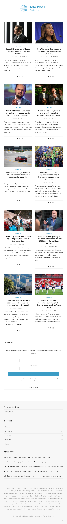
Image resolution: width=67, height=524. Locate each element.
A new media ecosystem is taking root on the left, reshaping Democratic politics (49, 113)
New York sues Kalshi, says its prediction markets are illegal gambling (49, 51)
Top (62, 520)
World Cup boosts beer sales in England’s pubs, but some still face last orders (18, 239)
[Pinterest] (19, 76)
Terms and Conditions (11, 407)
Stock (7, 444)
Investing (8, 435)
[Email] (22, 76)
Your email (33, 365)
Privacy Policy (8, 412)
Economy (18, 46)
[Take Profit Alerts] (33, 8)
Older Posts (9, 342)
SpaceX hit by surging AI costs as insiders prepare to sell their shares (18, 51)
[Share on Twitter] (17, 76)
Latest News (8, 440)
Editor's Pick (8, 431)
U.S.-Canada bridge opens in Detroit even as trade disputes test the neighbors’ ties (18, 175)
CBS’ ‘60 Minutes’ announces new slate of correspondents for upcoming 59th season (18, 113)
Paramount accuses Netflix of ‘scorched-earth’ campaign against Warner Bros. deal (18, 303)
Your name (33, 357)
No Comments (23, 56)
